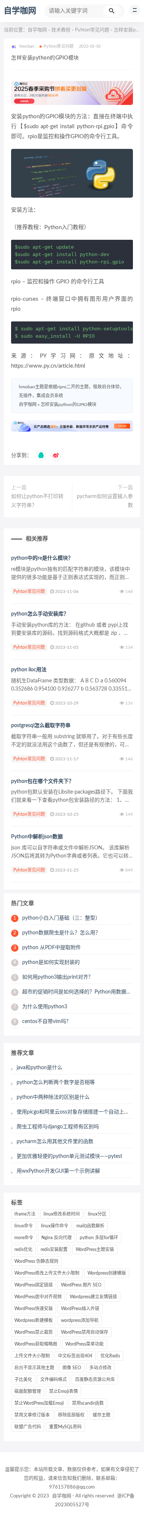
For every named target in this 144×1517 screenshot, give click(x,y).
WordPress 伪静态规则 (36, 1261)
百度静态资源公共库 (95, 1379)
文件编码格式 (53, 1379)
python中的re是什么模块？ (42, 558)
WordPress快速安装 (33, 1308)
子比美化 (23, 1379)
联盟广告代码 (27, 1427)
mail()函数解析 (90, 1226)
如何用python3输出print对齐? (51, 977)
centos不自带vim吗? (40, 1021)
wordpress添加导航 (80, 1320)
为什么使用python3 (40, 1006)
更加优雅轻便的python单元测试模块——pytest (69, 1156)
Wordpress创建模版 (107, 1273)
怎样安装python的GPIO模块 (68, 404)
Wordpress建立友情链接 (93, 1297)
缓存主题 (101, 1415)
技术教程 (61, 30)
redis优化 (23, 1249)
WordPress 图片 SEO (81, 1285)
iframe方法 (24, 1214)
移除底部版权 (71, 1415)
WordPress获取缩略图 (35, 1344)
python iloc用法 (29, 669)
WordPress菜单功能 (84, 1344)
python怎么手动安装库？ (40, 614)
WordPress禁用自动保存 (84, 1332)
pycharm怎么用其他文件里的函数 (55, 1141)
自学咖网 (20, 11)
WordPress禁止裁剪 (33, 1332)
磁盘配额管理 (27, 1391)
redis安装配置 (54, 1249)
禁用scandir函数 (88, 1403)
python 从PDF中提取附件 (47, 947)
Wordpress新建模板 (33, 1320)
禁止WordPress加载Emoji (39, 1403)
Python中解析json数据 (37, 836)
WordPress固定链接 (33, 1285)
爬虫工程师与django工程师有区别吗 (58, 1126)
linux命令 (23, 1226)
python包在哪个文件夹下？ (42, 781)
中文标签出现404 (75, 1356)
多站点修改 (100, 1368)
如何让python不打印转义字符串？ (37, 501)
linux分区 (97, 1214)
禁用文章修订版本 (32, 1415)
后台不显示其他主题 (34, 1368)
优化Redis (110, 1356)
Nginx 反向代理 (56, 1237)
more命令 (23, 1237)
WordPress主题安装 (95, 1249)
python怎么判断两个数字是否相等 (56, 1082)
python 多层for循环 (99, 1237)
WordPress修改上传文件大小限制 (46, 1273)
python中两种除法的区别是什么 (53, 1097)
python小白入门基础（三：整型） (56, 918)
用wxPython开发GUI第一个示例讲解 (58, 1171)
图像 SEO (71, 1368)
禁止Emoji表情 (63, 1391)
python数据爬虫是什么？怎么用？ (56, 932)
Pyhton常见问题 (92, 30)
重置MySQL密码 (65, 1427)
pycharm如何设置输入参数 (105, 501)
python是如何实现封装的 (46, 962)
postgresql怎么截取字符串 (41, 725)
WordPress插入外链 (80, 1308)
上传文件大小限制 (32, 1356)
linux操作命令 (54, 1226)
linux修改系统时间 (62, 1214)
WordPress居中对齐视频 (38, 1297)
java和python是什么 (39, 1067)
